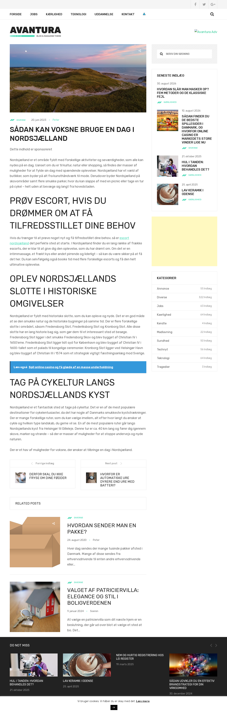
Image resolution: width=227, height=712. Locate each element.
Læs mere (143, 701)
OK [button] (114, 707)
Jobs (34, 14)
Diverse (21, 120)
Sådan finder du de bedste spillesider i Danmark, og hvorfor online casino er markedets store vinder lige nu (197, 129)
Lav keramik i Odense (192, 192)
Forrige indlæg (45, 463)
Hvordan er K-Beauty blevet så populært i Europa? (193, 656)
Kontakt (128, 14)
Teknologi (78, 14)
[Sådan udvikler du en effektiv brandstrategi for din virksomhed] (140, 665)
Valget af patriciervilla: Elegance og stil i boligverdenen (103, 596)
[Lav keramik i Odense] (34, 665)
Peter (56, 119)
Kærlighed (54, 14)
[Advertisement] (184, 241)
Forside (16, 14)
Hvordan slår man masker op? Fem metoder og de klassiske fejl (183, 93)
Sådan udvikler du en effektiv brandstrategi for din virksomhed (138, 684)
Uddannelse (104, 14)
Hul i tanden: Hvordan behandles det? (195, 165)
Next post (111, 463)
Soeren (94, 611)
